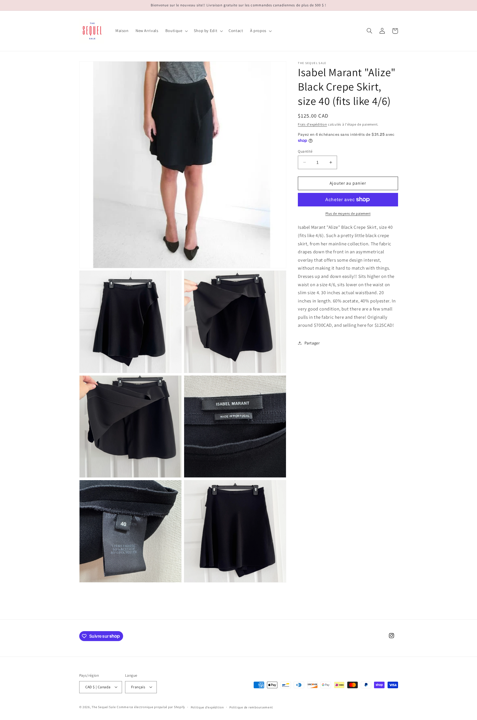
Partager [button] (312, 343)
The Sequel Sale (104, 707)
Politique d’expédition (207, 707)
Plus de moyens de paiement (348, 213)
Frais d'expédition (312, 124)
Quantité (305, 150)
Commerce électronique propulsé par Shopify (151, 707)
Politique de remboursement (251, 707)
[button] (176, 31)
